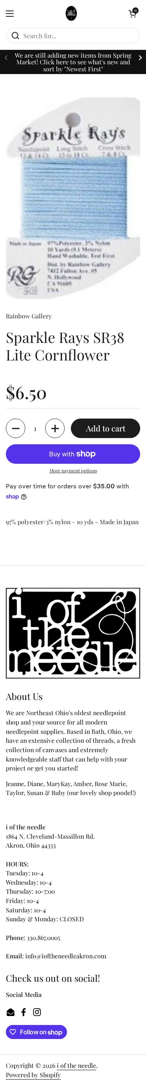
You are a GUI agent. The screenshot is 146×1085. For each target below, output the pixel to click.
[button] (132, 13)
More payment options (73, 470)
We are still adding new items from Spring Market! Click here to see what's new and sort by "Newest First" (73, 62)
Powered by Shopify (33, 1075)
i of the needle (76, 1065)
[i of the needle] (71, 13)
